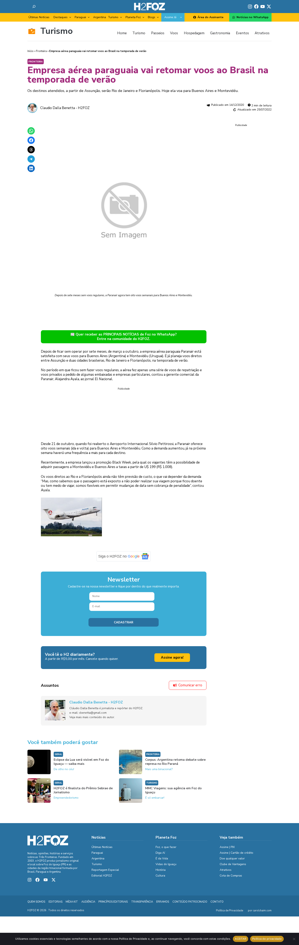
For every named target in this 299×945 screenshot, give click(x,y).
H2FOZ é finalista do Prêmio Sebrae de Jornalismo (83, 790)
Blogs (151, 17)
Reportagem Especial (105, 870)
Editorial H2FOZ (102, 876)
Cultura (160, 876)
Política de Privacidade (229, 910)
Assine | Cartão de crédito (236, 853)
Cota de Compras (231, 876)
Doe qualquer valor (232, 858)
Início (30, 51)
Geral (58, 754)
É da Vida (162, 858)
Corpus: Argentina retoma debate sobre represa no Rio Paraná (175, 761)
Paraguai (80, 17)
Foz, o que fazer (166, 847)
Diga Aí (160, 853)
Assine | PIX (227, 847)
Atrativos (225, 870)
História (161, 870)
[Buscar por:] (33, 6)
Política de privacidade (267, 938)
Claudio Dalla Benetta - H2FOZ (64, 108)
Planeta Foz (133, 17)
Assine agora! (172, 657)
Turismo (113, 17)
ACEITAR (240, 938)
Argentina (99, 17)
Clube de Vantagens (233, 864)
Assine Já (170, 17)
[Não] (294, 939)
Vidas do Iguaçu (166, 864)
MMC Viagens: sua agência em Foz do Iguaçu (173, 790)
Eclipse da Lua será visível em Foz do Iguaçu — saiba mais (81, 761)
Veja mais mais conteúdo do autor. (92, 717)
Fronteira (41, 51)
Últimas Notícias (38, 17)
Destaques (60, 17)
